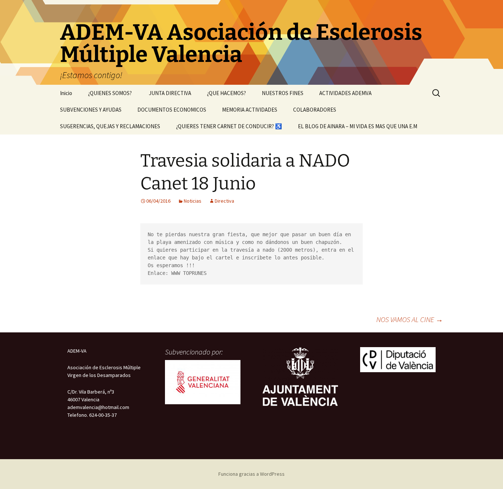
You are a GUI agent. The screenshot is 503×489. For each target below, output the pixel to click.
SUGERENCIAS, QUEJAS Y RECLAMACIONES (110, 126)
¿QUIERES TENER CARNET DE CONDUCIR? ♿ (229, 126)
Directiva (224, 201)
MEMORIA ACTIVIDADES (249, 109)
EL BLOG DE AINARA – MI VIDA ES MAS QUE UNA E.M (357, 126)
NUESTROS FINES (282, 93)
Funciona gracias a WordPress (251, 474)
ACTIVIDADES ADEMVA (345, 93)
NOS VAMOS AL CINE (409, 319)
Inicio (66, 93)
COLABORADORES (314, 109)
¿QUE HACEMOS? (226, 93)
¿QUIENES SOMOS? (110, 93)
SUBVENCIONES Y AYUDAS (91, 109)
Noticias (192, 201)
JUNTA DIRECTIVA (170, 93)
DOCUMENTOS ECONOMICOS (171, 109)
